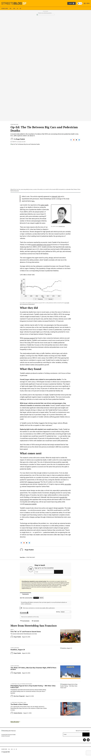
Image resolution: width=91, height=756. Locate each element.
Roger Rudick (20, 139)
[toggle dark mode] (79, 3)
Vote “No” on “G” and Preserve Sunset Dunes (26, 631)
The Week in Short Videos (19, 704)
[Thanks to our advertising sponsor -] (45, 67)
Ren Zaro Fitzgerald (19, 696)
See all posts (15, 722)
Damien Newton (18, 713)
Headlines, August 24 (18, 649)
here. (33, 201)
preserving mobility (30, 504)
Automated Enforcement (26, 683)
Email (36, 571)
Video (25, 702)
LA (17, 8)
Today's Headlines (15, 647)
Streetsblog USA (15, 683)
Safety (12, 629)
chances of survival (34, 482)
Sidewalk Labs (62, 226)
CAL (10, 8)
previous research (29, 338)
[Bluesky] (88, 739)
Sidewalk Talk (55, 196)
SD (20, 8)
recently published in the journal (41, 244)
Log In (70, 3)
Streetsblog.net (14, 124)
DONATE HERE (4, 8)
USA (14, 8)
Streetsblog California (17, 702)
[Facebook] (84, 739)
